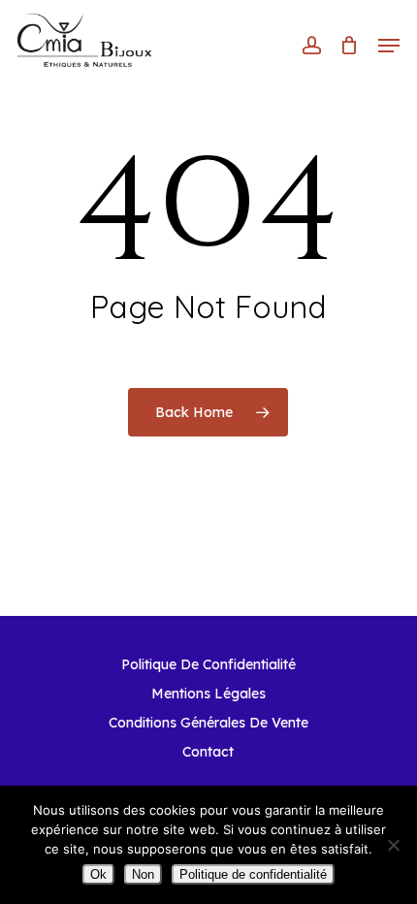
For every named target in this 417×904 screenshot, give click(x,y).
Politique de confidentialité (253, 874)
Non (143, 874)
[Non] (392, 845)
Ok (98, 874)
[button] (389, 45)
